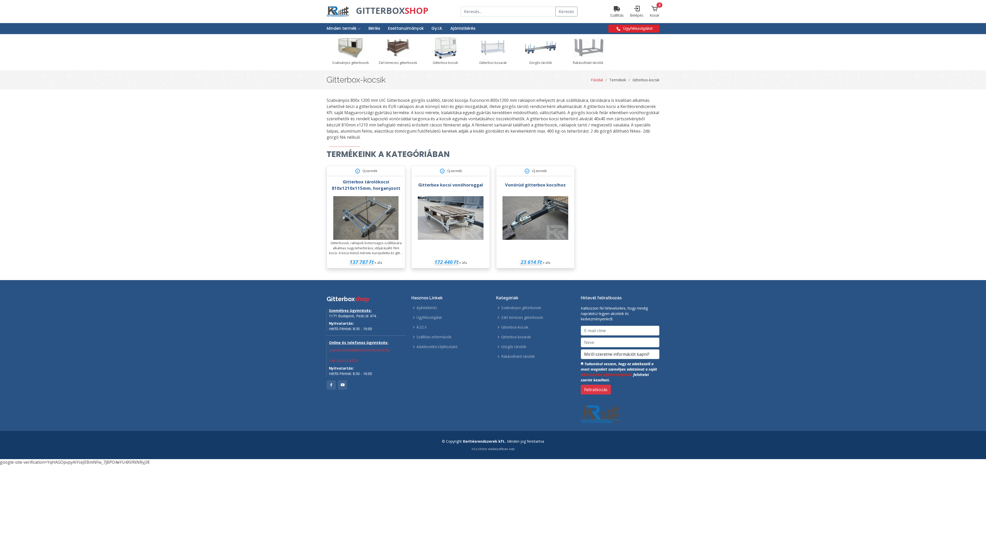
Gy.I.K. (437, 28)
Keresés (566, 11)
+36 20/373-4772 (343, 360)
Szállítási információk (433, 337)
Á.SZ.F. (422, 327)
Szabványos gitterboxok (521, 308)
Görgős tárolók (513, 347)
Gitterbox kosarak (516, 337)
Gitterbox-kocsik (514, 327)
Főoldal (597, 79)
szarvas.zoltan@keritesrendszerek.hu (359, 350)
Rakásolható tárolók (518, 356)
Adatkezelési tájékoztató (437, 347)
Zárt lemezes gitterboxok (522, 317)
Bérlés (374, 28)
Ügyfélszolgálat (429, 317)
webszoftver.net (501, 449)
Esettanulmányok (406, 28)
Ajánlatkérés (463, 28)
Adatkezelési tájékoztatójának (606, 374)
